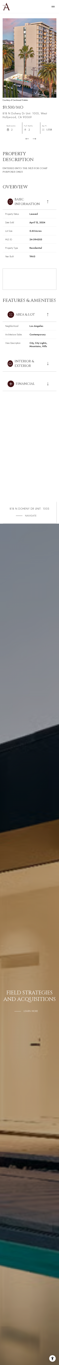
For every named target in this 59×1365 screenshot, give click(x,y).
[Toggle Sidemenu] (53, 6)
